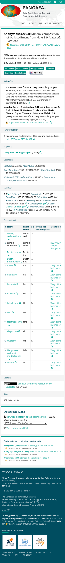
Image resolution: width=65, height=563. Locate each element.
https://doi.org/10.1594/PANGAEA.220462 (33, 46)
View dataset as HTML (17, 427)
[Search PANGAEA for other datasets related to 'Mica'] (13, 312)
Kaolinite (11, 293)
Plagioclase (12, 331)
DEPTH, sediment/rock (14, 235)
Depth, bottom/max (13, 260)
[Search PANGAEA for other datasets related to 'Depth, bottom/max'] (21, 262)
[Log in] (60, 2)
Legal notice (8, 552)
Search (22, 23)
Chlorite (11, 274)
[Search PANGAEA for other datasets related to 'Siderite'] (16, 362)
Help (40, 23)
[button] (36, 73)
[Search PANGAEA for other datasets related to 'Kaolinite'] (17, 294)
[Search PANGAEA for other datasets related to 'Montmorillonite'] (9, 325)
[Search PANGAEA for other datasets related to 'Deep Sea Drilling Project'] (41, 152)
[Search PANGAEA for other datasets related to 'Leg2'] (46, 203)
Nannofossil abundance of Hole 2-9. (32, 451)
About (47, 23)
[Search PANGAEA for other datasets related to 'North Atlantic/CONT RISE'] (26, 203)
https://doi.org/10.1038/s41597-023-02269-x (27, 524)
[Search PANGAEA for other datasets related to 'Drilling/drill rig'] (14, 210)
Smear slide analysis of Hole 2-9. (26, 458)
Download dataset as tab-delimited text (26, 416)
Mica (9, 312)
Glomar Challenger (15, 206)
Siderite (10, 362)
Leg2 (42, 203)
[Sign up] (55, 2)
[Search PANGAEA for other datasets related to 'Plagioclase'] (19, 331)
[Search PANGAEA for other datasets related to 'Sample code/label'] (19, 246)
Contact (57, 23)
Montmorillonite (14, 321)
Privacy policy (43, 552)
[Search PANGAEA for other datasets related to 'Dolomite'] (17, 284)
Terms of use (25, 552)
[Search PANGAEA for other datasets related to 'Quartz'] (15, 341)
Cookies (6, 555)
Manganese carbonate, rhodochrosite (14, 353)
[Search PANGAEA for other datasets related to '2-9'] (9, 194)
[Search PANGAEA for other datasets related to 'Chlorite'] (16, 275)
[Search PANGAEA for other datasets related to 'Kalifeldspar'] (20, 303)
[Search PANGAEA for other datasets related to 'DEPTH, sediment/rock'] (9, 239)
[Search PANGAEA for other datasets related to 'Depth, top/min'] (9, 255)
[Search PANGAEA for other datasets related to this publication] (29, 103)
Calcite (10, 265)
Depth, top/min (14, 252)
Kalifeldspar (12, 303)
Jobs (16, 555)
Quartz (10, 340)
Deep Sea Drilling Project (18, 152)
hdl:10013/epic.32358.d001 (19, 139)
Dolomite (11, 284)
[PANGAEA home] (11, 8)
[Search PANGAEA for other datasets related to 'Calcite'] (15, 265)
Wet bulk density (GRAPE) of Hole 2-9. (29, 445)
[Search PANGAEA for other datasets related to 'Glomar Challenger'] (27, 206)
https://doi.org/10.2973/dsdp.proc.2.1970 (29, 122)
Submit (32, 23)
